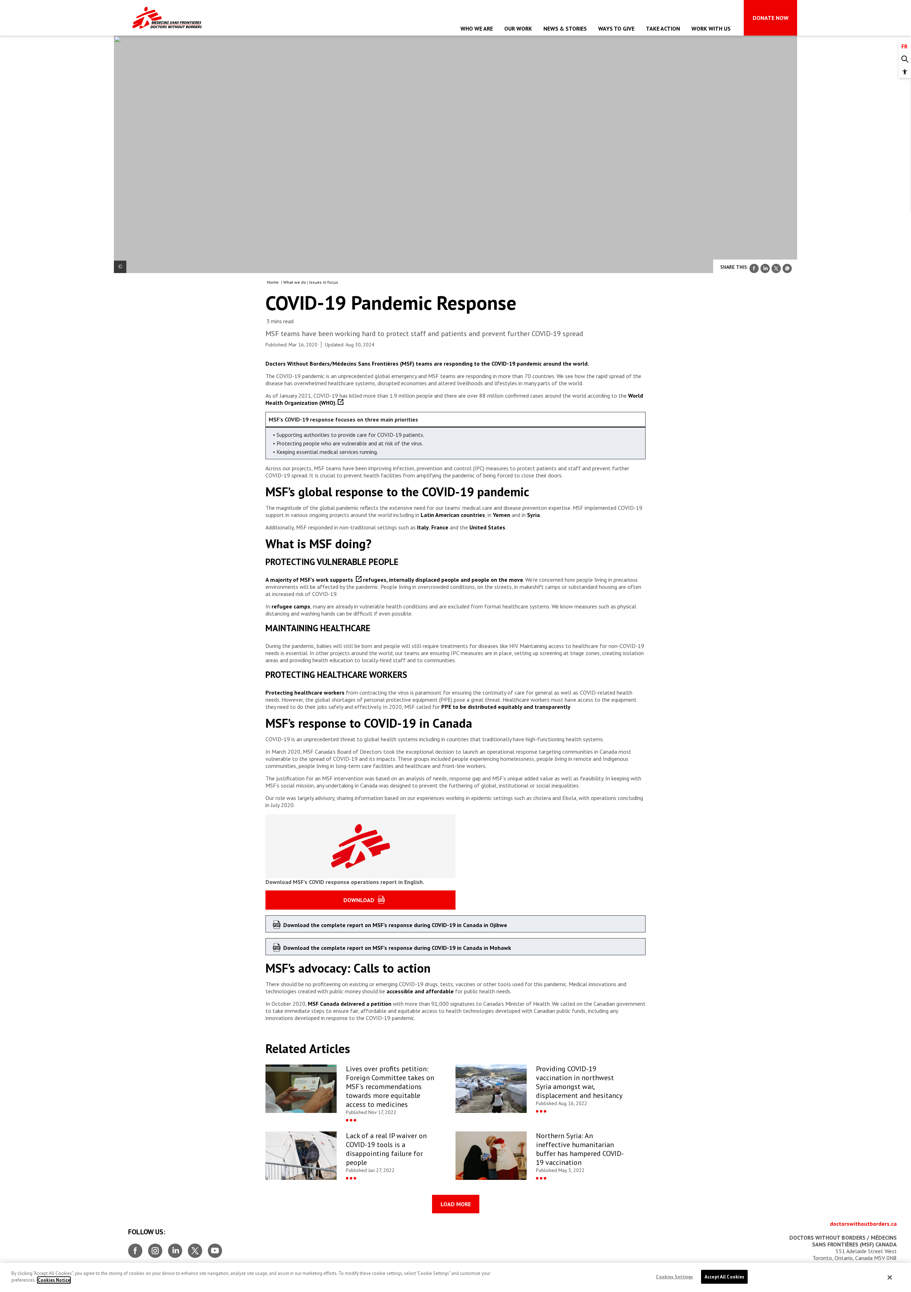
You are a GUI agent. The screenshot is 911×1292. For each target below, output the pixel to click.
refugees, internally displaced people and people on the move (443, 579)
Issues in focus (323, 282)
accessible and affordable (419, 991)
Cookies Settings (674, 1277)
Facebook (135, 1247)
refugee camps (291, 606)
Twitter (195, 1247)
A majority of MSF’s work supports (310, 579)
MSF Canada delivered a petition (349, 1003)
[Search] (905, 59)
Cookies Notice (54, 1280)
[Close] (890, 1277)
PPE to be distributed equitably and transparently (505, 706)
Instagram (155, 1247)
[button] (905, 72)
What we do (294, 282)
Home (273, 282)
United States (487, 527)
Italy (423, 527)
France (439, 527)
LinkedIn (175, 1247)
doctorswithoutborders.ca (863, 1223)
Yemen (501, 514)
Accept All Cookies (724, 1277)
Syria (533, 514)
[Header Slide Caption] (120, 267)
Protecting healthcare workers (304, 692)
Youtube (215, 1247)
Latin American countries (453, 514)
